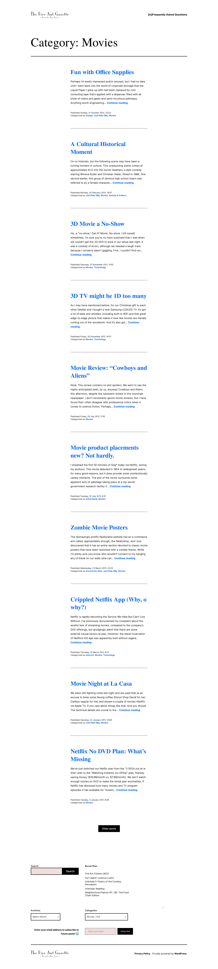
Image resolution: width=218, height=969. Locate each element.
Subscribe (125, 931)
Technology (100, 267)
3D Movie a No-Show (98, 223)
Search (34, 866)
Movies (112, 115)
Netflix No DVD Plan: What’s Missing (108, 754)
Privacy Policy (142, 953)
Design (89, 115)
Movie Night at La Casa (101, 683)
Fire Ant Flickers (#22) (97, 873)
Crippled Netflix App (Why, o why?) (108, 603)
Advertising (91, 499)
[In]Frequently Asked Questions (167, 14)
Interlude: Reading (94, 888)
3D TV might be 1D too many (109, 295)
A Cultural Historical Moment (98, 147)
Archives (35, 910)
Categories (91, 910)
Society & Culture (117, 195)
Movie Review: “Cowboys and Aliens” (109, 371)
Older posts (109, 828)
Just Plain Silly (101, 115)
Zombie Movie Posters (99, 527)
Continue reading (117, 102)
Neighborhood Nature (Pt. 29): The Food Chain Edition (107, 894)
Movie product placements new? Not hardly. (105, 451)
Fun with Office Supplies (102, 71)
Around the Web (94, 571)
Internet (90, 655)
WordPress (180, 953)
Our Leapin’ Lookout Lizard (99, 878)
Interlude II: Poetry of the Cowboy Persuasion (103, 883)
